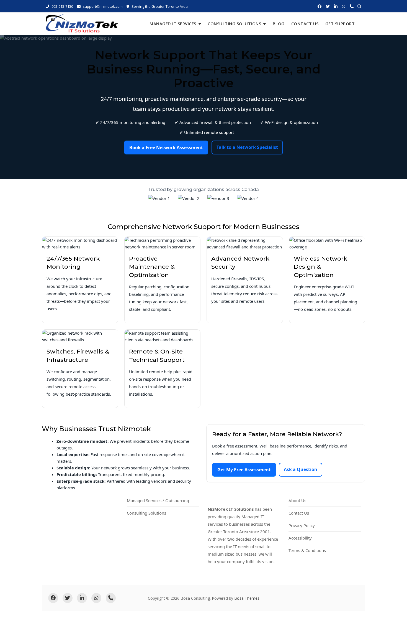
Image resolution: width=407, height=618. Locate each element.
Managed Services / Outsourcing (158, 500)
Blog (279, 23)
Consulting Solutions (234, 23)
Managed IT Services (173, 23)
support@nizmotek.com (103, 6)
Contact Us (305, 23)
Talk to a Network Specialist (247, 147)
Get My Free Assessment (244, 470)
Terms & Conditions (307, 550)
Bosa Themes (246, 598)
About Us (297, 500)
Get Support (340, 23)
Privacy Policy (301, 525)
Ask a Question (300, 469)
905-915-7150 (62, 6)
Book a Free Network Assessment (166, 147)
